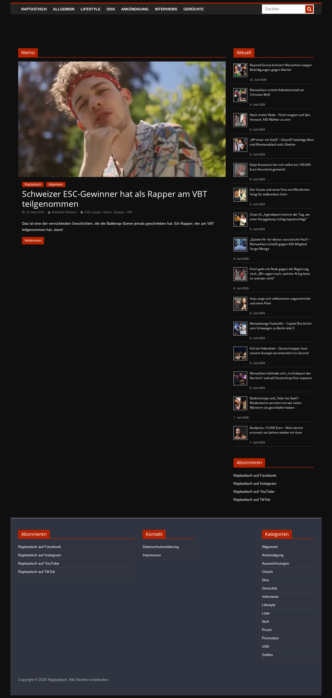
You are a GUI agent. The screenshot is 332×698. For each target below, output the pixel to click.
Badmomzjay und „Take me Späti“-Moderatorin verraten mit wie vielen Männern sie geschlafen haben (276, 403)
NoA (265, 621)
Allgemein (63, 9)
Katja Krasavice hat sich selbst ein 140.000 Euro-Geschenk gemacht (280, 167)
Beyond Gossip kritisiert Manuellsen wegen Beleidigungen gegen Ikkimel (281, 67)
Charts (267, 572)
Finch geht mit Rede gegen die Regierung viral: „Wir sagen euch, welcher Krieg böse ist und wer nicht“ (280, 273)
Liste (266, 613)
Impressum (152, 555)
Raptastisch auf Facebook (254, 475)
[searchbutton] (309, 9)
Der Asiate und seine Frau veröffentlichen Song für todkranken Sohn (280, 191)
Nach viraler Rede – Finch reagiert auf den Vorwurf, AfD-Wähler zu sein (280, 117)
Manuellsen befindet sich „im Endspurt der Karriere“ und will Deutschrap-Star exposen (281, 375)
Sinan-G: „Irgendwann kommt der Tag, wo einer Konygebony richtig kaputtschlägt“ (280, 216)
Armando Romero (64, 212)
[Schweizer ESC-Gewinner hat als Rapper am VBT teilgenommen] (122, 65)
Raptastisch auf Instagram (254, 483)
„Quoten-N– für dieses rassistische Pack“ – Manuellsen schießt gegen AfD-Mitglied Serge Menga (280, 244)
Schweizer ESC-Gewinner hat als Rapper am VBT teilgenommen (114, 198)
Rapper (119, 212)
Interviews (166, 9)
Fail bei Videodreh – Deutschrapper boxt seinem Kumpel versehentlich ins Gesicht (279, 350)
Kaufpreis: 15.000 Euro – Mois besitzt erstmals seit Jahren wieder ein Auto (276, 430)
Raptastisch (34, 9)
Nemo (107, 212)
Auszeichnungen (275, 563)
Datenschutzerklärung (161, 547)
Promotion (270, 638)
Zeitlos (267, 655)
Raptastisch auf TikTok (251, 499)
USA (265, 646)
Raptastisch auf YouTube (253, 491)
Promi (267, 630)
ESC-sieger (93, 212)
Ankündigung (135, 9)
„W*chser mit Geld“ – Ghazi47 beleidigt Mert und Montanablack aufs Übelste (282, 142)
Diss (111, 9)
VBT (130, 212)
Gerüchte (193, 9)
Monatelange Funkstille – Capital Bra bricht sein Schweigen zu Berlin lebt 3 (281, 325)
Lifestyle (90, 9)
